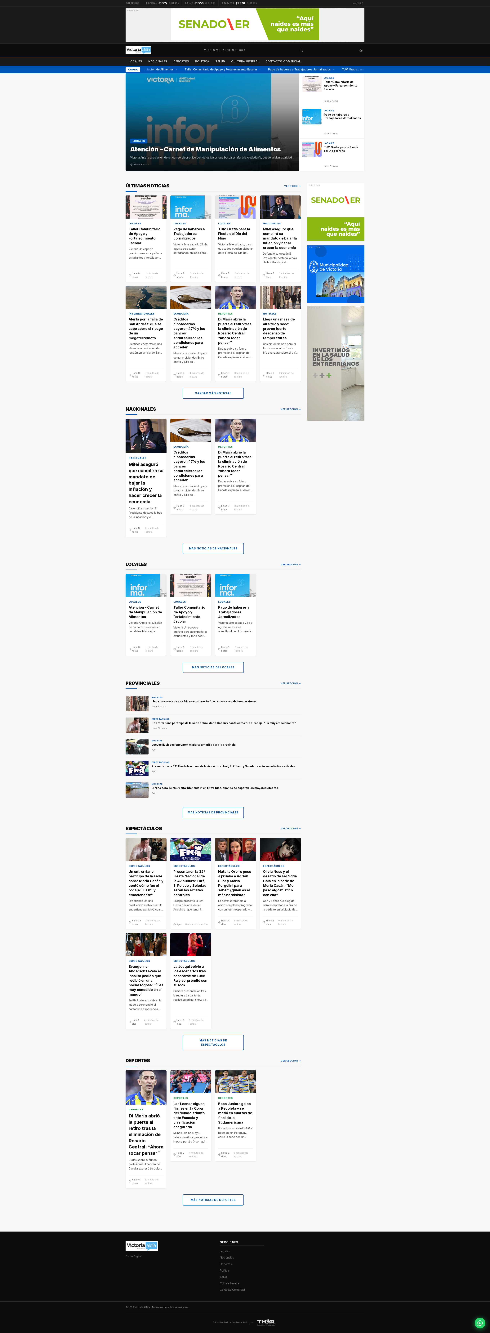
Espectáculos (160, 719)
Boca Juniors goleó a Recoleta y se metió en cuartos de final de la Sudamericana (235, 1113)
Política (202, 61)
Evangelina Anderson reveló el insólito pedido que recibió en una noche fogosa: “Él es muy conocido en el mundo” (146, 980)
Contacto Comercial (283, 61)
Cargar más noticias (213, 393)
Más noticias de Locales (213, 667)
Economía (181, 313)
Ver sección (289, 409)
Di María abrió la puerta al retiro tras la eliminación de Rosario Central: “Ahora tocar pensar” (234, 330)
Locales (135, 61)
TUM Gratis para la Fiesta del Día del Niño (358, 69)
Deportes (181, 61)
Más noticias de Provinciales (213, 812)
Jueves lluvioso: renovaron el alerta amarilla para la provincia (194, 744)
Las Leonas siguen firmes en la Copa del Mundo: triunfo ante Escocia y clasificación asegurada (189, 1115)
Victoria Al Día (142, 1307)
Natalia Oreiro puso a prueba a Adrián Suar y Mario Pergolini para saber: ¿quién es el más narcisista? (234, 883)
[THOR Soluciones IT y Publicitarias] (266, 1322)
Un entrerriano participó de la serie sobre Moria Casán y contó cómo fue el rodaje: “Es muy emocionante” (224, 723)
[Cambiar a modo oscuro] (361, 50)
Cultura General (245, 61)
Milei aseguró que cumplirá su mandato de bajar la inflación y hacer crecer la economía (280, 238)
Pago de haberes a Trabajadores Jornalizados (287, 69)
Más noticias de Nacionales (213, 548)
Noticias (270, 313)
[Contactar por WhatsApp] (480, 1323)
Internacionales (142, 313)
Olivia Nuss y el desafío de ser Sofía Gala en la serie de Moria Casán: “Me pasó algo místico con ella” (280, 883)
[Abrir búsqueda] (301, 50)
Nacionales (157, 61)
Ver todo (291, 186)
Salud (220, 61)
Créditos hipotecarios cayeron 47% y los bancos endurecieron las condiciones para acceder (189, 333)
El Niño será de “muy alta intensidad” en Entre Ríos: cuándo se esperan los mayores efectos (215, 788)
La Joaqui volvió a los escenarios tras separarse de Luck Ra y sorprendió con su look (190, 975)
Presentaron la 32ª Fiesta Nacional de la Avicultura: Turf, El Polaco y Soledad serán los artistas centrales (223, 766)
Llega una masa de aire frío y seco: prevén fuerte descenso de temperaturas (279, 328)
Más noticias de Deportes (213, 1199)
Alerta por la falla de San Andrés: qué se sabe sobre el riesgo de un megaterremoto (146, 328)
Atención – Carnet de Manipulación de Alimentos (145, 612)
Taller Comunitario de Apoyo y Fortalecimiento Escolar (209, 69)
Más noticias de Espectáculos (213, 1042)
